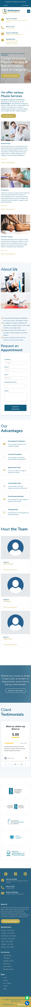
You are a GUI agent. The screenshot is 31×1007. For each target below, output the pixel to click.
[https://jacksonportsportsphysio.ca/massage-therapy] (15, 224)
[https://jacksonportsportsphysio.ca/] (11, 11)
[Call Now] (27, 1003)
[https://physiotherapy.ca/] (15, 838)
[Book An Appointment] (27, 998)
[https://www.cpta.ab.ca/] (15, 822)
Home (5, 977)
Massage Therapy (8, 961)
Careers (6, 5)
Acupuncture (6, 963)
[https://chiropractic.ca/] (15, 807)
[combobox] (15, 386)
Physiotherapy (7, 955)
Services (5, 980)
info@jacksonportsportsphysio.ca (15, 34)
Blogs (5, 989)
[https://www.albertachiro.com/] (15, 791)
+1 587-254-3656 (10, 28)
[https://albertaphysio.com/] (15, 853)
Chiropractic (6, 958)
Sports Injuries (7, 966)
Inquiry (6, 390)
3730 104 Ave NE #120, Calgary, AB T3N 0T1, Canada (17, 881)
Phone (6, 367)
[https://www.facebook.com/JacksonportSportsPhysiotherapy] (6, 874)
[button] (28, 11)
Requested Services (10, 382)
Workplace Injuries (8, 969)
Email (6, 374)
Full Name (7, 359)
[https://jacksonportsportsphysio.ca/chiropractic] (15, 178)
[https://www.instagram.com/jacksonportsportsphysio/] (15, 874)
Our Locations (25, 5)
